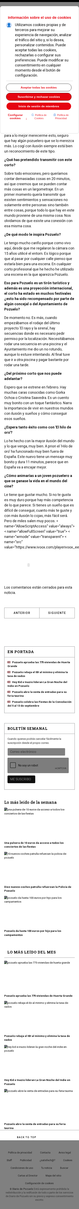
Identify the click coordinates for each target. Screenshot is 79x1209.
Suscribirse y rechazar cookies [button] (39, 96)
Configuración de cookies (39, 1183)
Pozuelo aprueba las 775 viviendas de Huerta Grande (38, 995)
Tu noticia (46, 1168)
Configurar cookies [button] (17, 117)
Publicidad (26, 1160)
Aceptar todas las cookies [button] (39, 87)
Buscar (64, 1168)
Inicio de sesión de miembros (38, 106)
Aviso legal (65, 1152)
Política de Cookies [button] (40, 117)
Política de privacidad (20, 1152)
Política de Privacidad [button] (62, 117)
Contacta (45, 1152)
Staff (9, 1160)
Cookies (67, 1160)
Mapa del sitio (53, 1175)
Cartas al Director (27, 1175)
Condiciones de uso (22, 1168)
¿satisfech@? (47, 1160)
